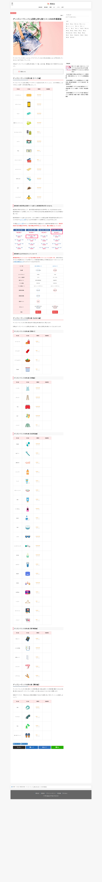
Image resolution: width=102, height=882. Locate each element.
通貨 (87, 35)
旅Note (48, 795)
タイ (54, 7)
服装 (76, 30)
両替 (82, 28)
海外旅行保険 (69, 32)
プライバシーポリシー (51, 793)
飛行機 (72, 37)
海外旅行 (40, 7)
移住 (72, 35)
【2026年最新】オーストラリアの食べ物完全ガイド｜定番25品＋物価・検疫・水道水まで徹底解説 (77, 94)
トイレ (68, 28)
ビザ (73, 28)
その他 (77, 24)
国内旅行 (46, 7)
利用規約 (43, 793)
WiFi (68, 24)
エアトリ (22, 219)
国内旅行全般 (13, 12)
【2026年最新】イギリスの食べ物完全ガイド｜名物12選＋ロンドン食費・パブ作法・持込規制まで (77, 88)
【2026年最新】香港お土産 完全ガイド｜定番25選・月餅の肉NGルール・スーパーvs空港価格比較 (77, 76)
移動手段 (77, 35)
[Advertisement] (38, 765)
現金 (84, 32)
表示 (24, 71)
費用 (82, 35)
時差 (68, 30)
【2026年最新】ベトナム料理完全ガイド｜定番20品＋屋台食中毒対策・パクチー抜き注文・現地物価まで (77, 82)
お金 (72, 24)
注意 (85, 30)
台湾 (62, 7)
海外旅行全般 (24, 743)
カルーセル (83, 24)
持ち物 (87, 28)
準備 (76, 32)
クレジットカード (70, 26)
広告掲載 (59, 793)
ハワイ (58, 7)
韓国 (50, 7)
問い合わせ (65, 793)
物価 (80, 32)
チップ (83, 26)
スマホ (78, 26)
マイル (78, 28)
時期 (72, 30)
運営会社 (37, 793)
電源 (68, 37)
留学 (68, 35)
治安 (81, 30)
